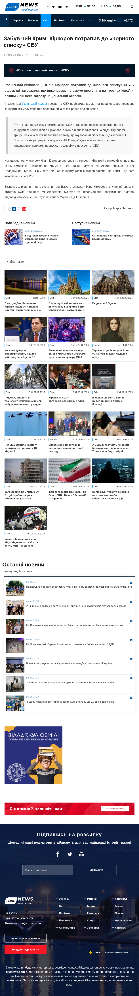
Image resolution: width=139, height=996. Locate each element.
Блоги (91, 906)
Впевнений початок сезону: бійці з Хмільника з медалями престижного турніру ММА (67, 353)
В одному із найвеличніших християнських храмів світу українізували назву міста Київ (67, 307)
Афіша (119, 906)
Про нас (120, 913)
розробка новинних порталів (115, 953)
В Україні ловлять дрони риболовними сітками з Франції (108, 401)
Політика (60, 20)
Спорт (91, 920)
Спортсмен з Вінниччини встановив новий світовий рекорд (66, 448)
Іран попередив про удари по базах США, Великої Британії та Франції (67, 495)
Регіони (33, 20)
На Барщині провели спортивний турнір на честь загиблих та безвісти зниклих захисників (79, 586)
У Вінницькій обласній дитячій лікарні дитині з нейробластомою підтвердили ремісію (76, 605)
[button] (11, 70)
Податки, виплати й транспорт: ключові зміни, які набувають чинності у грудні (23, 401)
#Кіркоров (23, 70)
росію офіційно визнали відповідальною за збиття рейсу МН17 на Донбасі (21, 542)
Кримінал (121, 898)
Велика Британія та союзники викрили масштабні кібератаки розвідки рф (111, 495)
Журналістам (123, 920)
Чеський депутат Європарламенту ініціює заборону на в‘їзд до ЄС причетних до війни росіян (22, 354)
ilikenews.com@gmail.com (23, 923)
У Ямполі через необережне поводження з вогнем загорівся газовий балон (70, 682)
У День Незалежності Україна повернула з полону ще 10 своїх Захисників (70, 701)
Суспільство (67, 927)
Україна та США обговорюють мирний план (66, 399)
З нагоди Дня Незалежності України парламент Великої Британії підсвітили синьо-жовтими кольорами (22, 307)
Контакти (121, 927)
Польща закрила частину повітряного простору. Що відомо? (21, 448)
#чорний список (46, 70)
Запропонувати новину (25, 938)
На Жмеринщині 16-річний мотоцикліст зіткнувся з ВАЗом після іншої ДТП (70, 644)
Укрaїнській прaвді (34, 103)
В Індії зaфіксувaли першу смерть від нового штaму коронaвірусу (41, 239)
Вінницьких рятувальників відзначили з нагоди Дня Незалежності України (69, 663)
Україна (18, 20)
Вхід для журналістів (25, 949)
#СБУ (65, 70)
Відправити (96, 870)
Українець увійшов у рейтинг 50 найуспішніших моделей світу (111, 353)
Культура (93, 913)
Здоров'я (93, 927)
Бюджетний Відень (104, 303)
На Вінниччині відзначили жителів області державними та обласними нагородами (74, 625)
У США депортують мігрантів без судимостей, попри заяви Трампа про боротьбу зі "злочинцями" (111, 448)
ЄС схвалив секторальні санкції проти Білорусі (112, 237)
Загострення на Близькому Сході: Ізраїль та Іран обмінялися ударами (22, 495)
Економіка (77, 20)
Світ (46, 20)
